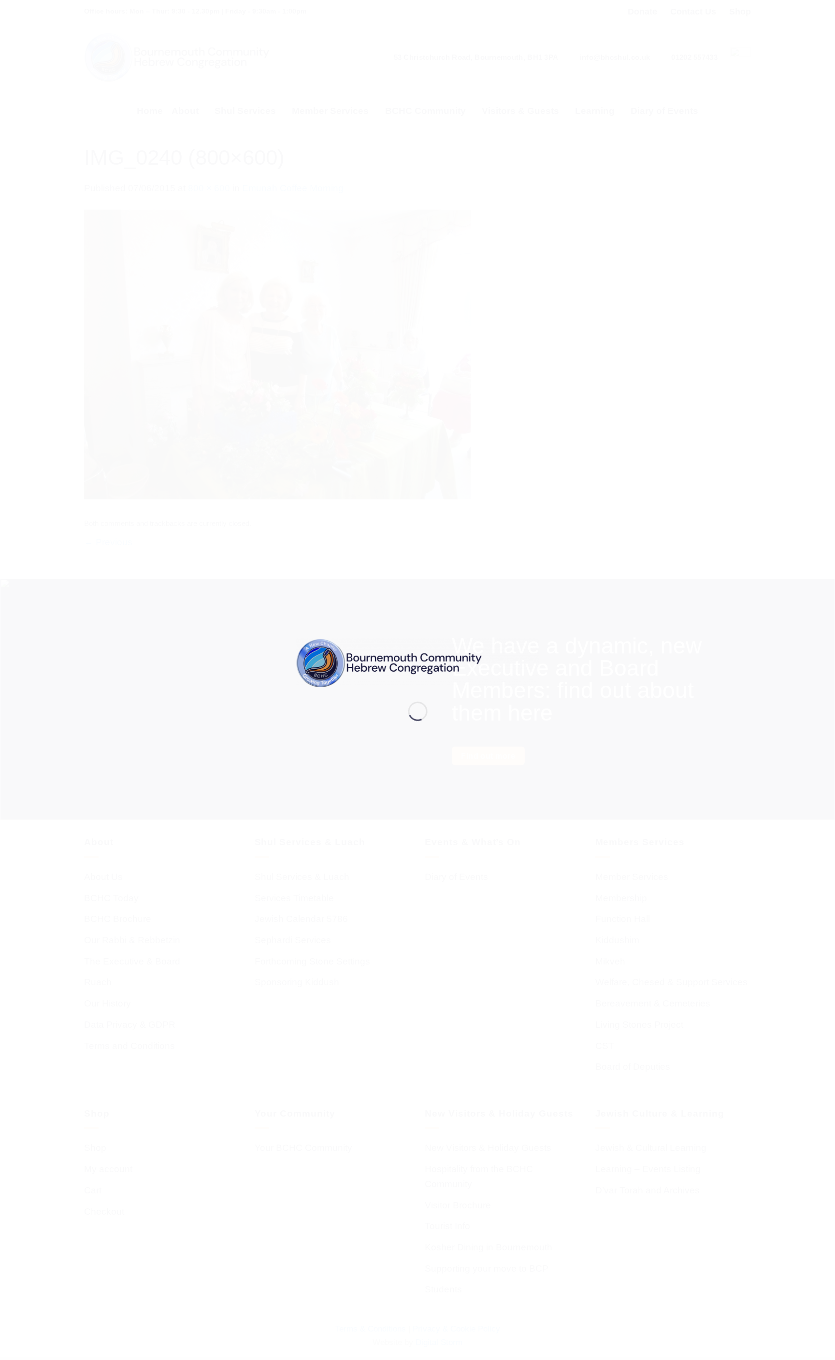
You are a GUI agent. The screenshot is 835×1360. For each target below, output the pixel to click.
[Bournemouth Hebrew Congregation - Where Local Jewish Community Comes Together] (418, 662)
